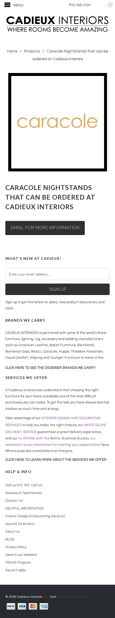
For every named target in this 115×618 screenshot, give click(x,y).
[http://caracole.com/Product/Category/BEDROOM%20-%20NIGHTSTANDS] (57, 122)
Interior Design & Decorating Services (35, 516)
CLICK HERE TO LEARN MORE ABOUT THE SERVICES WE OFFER (55, 460)
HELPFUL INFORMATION (24, 508)
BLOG (9, 539)
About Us (12, 532)
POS (46, 597)
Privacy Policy (15, 547)
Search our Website (21, 555)
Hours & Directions (19, 524)
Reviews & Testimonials (23, 493)
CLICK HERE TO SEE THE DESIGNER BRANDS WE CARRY (50, 368)
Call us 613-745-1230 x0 (23, 485)
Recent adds (15, 570)
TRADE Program (18, 562)
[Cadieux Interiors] (57, 24)
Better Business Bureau (69, 438)
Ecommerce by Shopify (73, 597)
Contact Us (14, 501)
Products (32, 51)
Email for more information (45, 227)
